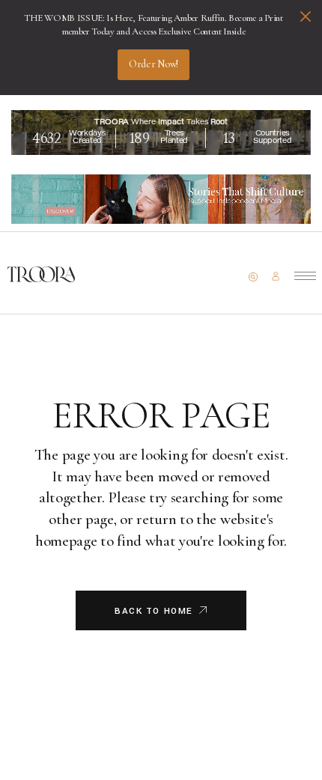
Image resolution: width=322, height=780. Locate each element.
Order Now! (153, 64)
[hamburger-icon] (305, 276)
